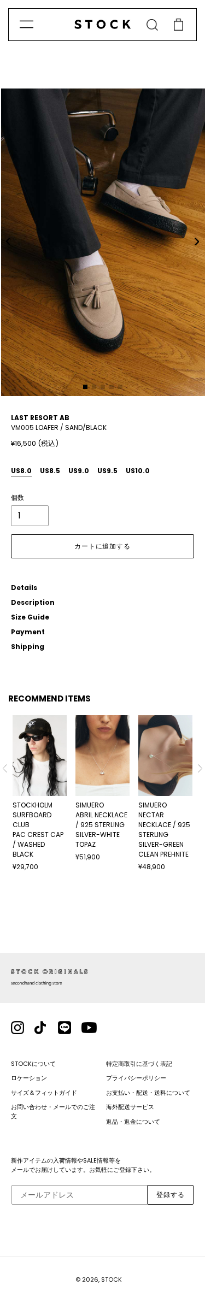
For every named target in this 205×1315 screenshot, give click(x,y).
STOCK (111, 1279)
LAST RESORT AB (40, 417)
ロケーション (29, 1078)
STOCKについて (33, 1063)
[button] (8, 241)
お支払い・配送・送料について (148, 1092)
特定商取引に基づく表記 (139, 1063)
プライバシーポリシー (136, 1078)
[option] (40, 793)
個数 (17, 497)
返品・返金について (133, 1121)
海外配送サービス (130, 1106)
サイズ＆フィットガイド (44, 1092)
